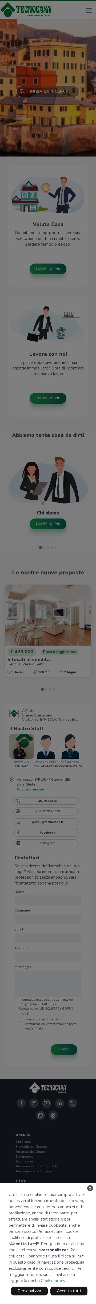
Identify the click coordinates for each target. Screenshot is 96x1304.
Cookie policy (53, 1280)
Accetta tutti (69, 1290)
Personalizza (29, 1290)
